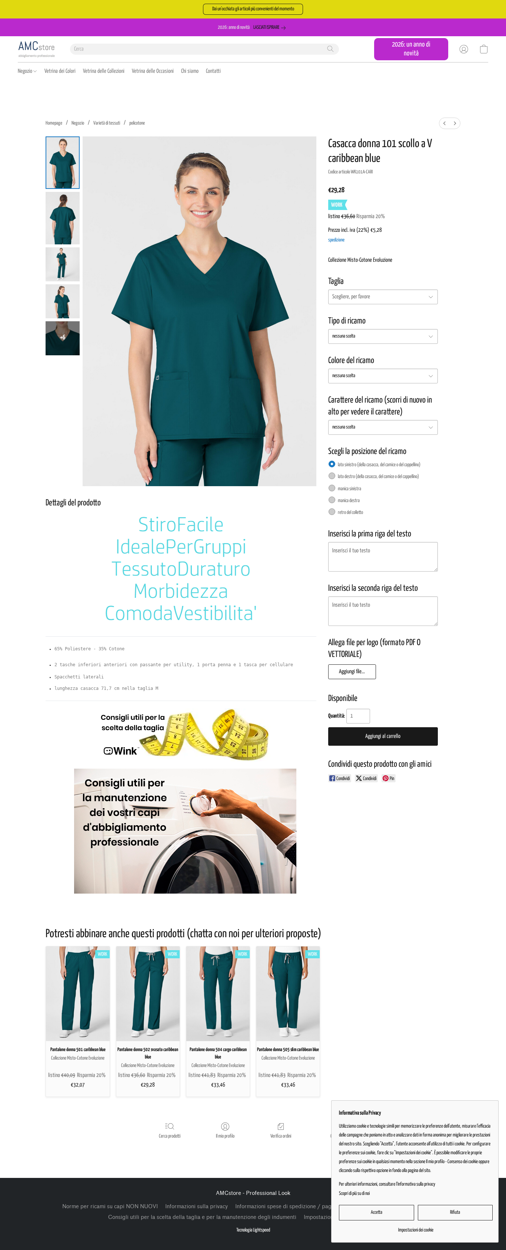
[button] (253, 9)
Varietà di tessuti (106, 123)
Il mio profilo (225, 1136)
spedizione (336, 240)
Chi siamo (190, 71)
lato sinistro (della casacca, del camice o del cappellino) (379, 465)
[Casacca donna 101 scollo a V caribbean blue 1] (63, 218)
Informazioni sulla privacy (196, 1206)
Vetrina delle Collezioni (103, 71)
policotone (137, 123)
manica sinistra (349, 489)
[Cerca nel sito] (330, 49)
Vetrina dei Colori (60, 71)
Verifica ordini (280, 1136)
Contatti (213, 71)
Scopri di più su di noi (354, 1193)
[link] (271, 27)
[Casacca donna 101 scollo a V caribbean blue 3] (63, 301)
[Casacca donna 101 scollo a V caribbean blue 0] (63, 162)
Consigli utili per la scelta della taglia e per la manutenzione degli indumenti (202, 1217)
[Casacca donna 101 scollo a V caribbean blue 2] (63, 264)
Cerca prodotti (169, 1136)
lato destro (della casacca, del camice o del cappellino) (378, 476)
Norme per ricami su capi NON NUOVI (110, 1206)
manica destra (349, 500)
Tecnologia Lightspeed (253, 1230)
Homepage (54, 123)
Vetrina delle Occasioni (153, 71)
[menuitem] (444, 123)
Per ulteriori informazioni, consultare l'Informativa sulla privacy (387, 1184)
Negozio (25, 71)
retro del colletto (350, 512)
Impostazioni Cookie (329, 1217)
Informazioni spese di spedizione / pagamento (292, 1206)
